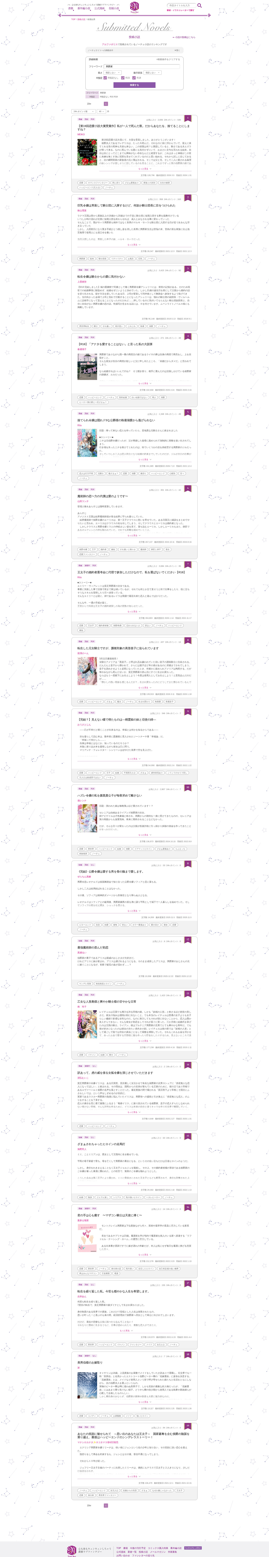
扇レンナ (81, 800)
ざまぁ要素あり (132, 183)
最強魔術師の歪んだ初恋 (92, 947)
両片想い (119, 326)
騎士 (96, 326)
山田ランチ (83, 501)
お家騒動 (117, 1416)
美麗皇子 (169, 701)
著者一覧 (132, 1552)
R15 (128, 78)
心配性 (172, 473)
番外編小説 (83, 8)
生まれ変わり (144, 701)
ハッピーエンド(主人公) (89, 187)
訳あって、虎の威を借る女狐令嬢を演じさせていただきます (115, 1072)
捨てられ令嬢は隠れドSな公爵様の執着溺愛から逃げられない (116, 420)
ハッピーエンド (95, 397)
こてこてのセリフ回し (177, 773)
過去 (168, 549)
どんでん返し (102, 1197)
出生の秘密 (165, 183)
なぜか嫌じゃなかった (162, 1490)
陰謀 (90, 1197)
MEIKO (81, 134)
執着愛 (158, 701)
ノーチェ (109, 187)
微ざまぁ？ (113, 473)
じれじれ (132, 326)
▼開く (177, 50)
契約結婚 (123, 397)
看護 (116, 1273)
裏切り (143, 473)
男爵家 (82, 259)
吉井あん (81, 1296)
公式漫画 (99, 8)
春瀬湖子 (81, 349)
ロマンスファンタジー (98, 183)
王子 (94, 549)
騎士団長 (102, 259)
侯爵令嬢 (83, 549)
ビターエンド (85, 925)
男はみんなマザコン (88, 1273)
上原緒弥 (81, 282)
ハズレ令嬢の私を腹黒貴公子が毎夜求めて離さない (109, 795)
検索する (134, 85)
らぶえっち (180, 849)
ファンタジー (136, 1344)
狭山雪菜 (81, 210)
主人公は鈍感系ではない (90, 777)
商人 (154, 397)
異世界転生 (84, 326)
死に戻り (116, 183)
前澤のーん (83, 653)
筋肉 (92, 259)
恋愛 (81, 183)
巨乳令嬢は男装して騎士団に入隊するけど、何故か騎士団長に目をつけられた (126, 205)
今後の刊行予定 (138, 1548)
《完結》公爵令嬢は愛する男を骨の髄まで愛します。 (111, 871)
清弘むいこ (83, 1078)
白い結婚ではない (139, 397)
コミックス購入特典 (158, 1548)
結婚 (117, 773)
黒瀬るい (81, 952)
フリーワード (95, 66)
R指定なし (113, 78)
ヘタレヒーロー (153, 1197)
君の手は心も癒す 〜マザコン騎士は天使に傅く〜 (109, 1215)
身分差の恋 (116, 1269)
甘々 (182, 473)
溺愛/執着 (117, 625)
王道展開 (106, 1273)
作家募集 (172, 1552)
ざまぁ (109, 701)
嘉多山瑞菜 (83, 1220)
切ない (148, 625)
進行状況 (137, 73)
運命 (166, 925)
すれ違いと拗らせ (128, 549)
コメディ (92, 1416)
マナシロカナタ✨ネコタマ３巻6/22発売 (97, 1442)
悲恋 (98, 925)
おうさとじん (84, 724)
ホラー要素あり (139, 925)
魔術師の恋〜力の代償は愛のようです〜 (102, 496)
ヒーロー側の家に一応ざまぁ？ (93, 402)
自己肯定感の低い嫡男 (168, 1269)
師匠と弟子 (156, 549)
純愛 (106, 925)
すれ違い (106, 326)
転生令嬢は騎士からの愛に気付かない (101, 276)
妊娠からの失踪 (130, 1490)
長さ (100, 73)
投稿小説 (114, 8)
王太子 (91, 625)
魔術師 (143, 549)
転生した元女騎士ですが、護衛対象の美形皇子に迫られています (118, 648)
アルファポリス (110, 44)
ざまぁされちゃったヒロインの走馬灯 (101, 1144)
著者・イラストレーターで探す (180, 10)
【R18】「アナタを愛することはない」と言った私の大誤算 (115, 344)
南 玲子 (81, 1006)
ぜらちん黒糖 (84, 876)
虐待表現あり (157, 773)
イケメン (92, 1055)
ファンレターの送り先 (143, 1555)
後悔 (115, 925)
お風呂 (131, 259)
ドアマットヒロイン (143, 849)
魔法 (119, 701)
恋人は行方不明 (86, 473)
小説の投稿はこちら (185, 37)
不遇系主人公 (130, 773)
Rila (79, 425)
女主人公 (161, 1344)
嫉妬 (113, 549)
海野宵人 (81, 1149)
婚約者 (103, 549)
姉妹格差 (83, 853)
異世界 (91, 849)
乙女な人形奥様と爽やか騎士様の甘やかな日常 (106, 1001)
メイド (149, 1344)
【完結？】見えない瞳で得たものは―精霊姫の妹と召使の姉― (116, 719)
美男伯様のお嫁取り (90, 1362)
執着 (142, 326)
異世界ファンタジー (107, 1495)
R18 (139, 78)
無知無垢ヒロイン (104, 984)
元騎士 (101, 473)
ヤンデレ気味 (85, 984)
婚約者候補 (103, 625)
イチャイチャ (117, 259)
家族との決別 (149, 183)
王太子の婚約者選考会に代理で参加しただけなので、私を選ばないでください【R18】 (131, 572)
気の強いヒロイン (134, 1197)
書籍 (70, 8)
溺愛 (151, 326)
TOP (73, 19)
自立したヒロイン (146, 1269)
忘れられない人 (133, 625)
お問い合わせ (123, 1555)
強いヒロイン (142, 1416)
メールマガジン (158, 1552)
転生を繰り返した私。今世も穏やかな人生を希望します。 (113, 1291)
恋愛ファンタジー (87, 554)
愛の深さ (155, 925)
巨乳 (140, 259)
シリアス (117, 1197)
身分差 (91, 1495)
